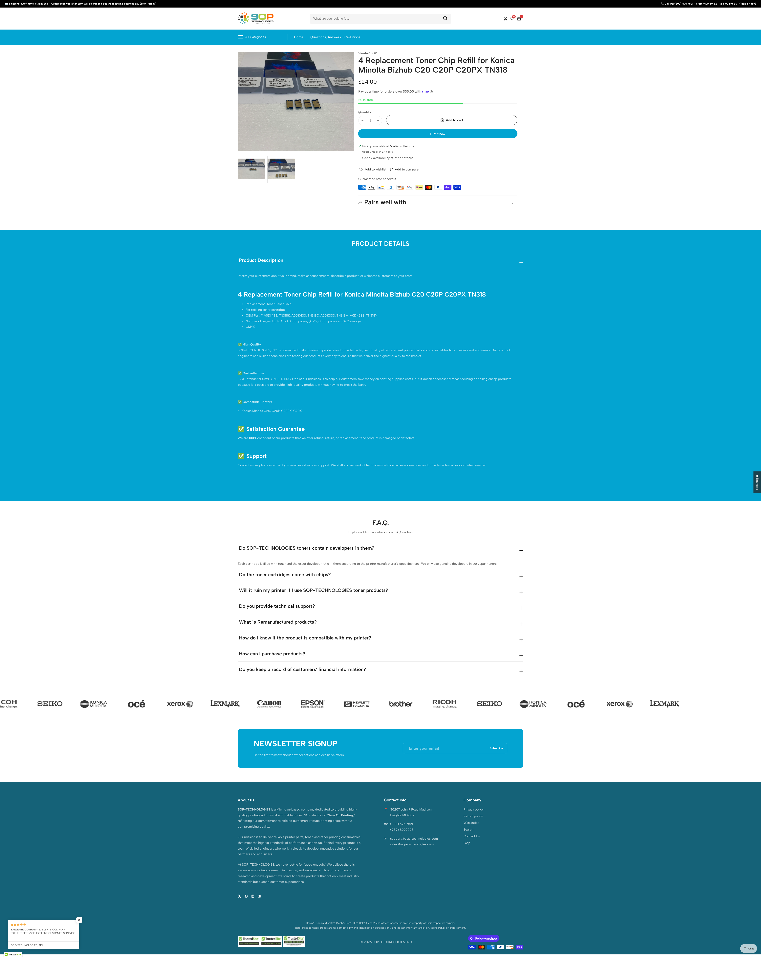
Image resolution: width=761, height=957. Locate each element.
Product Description (261, 260)
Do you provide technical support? (277, 606)
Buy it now (437, 134)
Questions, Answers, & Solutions (335, 37)
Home (298, 37)
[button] (437, 203)
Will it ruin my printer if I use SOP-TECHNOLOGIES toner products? (313, 590)
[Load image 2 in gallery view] (281, 169)
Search (468, 829)
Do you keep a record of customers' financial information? (302, 669)
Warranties (471, 823)
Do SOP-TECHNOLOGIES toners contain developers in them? (306, 548)
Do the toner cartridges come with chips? (285, 574)
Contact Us (472, 836)
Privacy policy (474, 809)
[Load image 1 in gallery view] (251, 169)
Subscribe (496, 748)
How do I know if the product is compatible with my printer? (305, 638)
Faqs (467, 843)
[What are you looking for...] (445, 18)
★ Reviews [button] (757, 482)
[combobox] (380, 19)
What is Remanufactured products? (278, 622)
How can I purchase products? (272, 654)
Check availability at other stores (387, 158)
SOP (374, 53)
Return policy (473, 816)
